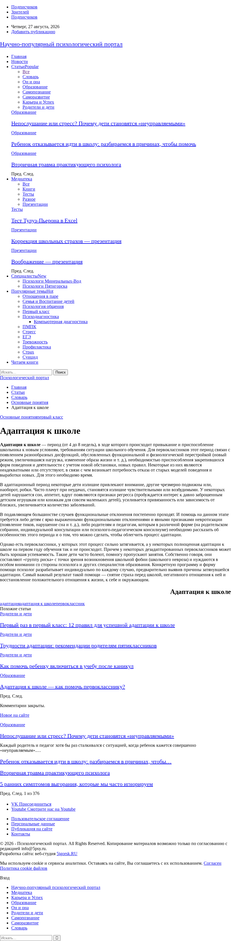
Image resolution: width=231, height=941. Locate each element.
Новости (19, 61)
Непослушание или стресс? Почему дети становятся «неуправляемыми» (98, 123)
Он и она (31, 81)
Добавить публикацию (33, 31)
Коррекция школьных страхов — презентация (66, 241)
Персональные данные (33, 823)
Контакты (20, 834)
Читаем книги (24, 362)
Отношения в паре (40, 296)
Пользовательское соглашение (40, 818)
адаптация (10, 603)
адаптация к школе (38, 603)
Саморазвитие (36, 97)
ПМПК (29, 326)
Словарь (31, 76)
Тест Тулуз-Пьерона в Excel (44, 220)
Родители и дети (38, 107)
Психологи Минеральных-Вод (52, 281)
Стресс (29, 331)
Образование (35, 86)
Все (26, 71)
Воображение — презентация (47, 261)
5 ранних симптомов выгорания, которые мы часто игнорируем (76, 784)
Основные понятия (18, 417)
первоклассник (70, 603)
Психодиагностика (41, 316)
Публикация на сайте (31, 828)
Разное (29, 199)
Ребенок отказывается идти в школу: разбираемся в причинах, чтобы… (86, 761)
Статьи (25, 66)
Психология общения (43, 306)
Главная (18, 56)
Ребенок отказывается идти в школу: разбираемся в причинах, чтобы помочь (103, 144)
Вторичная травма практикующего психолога (66, 164)
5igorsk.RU (67, 853)
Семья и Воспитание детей (48, 301)
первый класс (50, 417)
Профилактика (37, 347)
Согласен (212, 863)
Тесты (28, 194)
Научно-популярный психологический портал (61, 44)
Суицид (30, 357)
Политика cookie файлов (23, 868)
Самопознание (37, 92)
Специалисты (28, 276)
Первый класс (36, 311)
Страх (28, 352)
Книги (29, 189)
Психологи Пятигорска (45, 286)
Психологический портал (24, 377)
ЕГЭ (27, 336)
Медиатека (21, 178)
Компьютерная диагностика (61, 321)
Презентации (35, 204)
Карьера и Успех (38, 102)
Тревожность (35, 341)
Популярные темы (32, 291)
